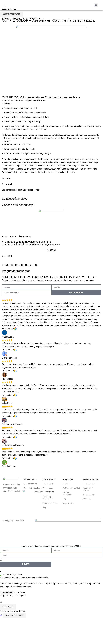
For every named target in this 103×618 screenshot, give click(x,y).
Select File (8, 607)
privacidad (58, 560)
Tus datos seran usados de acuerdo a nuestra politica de (33, 560)
